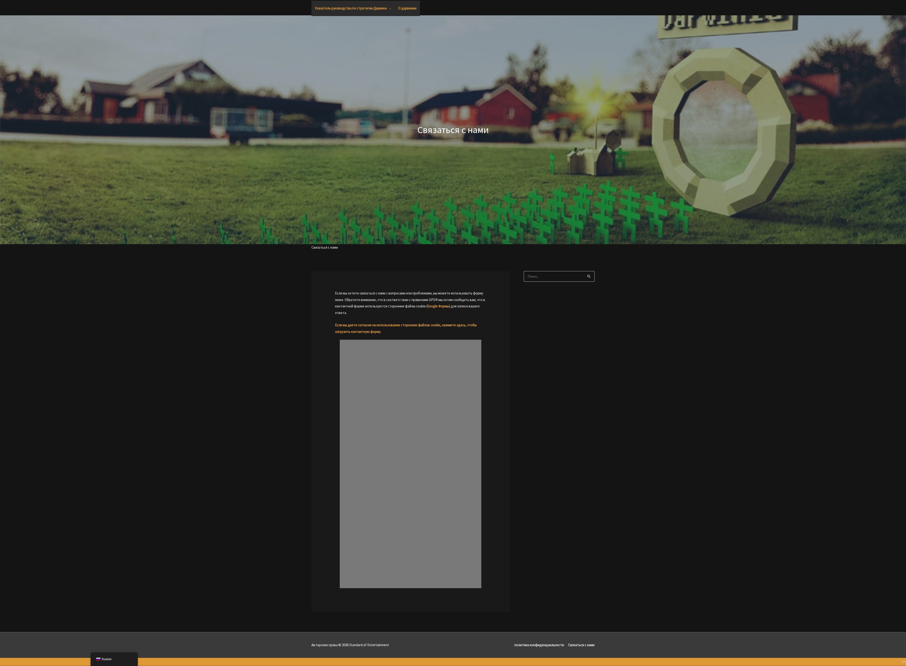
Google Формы (438, 306)
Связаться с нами (581, 645)
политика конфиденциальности (539, 645)
